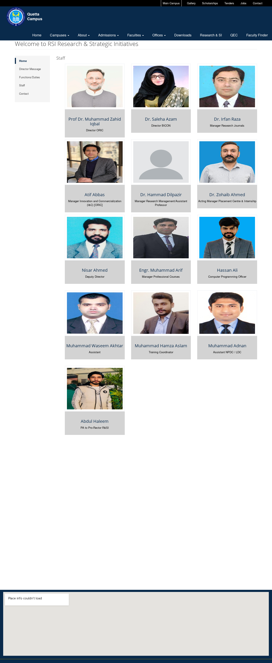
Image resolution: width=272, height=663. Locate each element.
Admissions (107, 35)
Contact (257, 3)
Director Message (30, 69)
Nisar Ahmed (95, 270)
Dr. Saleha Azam (161, 119)
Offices (158, 35)
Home (36, 35)
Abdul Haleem (95, 421)
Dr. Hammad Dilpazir (161, 194)
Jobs (243, 3)
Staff (22, 85)
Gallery (191, 3)
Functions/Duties (29, 77)
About (83, 35)
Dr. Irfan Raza (227, 119)
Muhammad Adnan (227, 346)
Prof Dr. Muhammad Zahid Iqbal (94, 121)
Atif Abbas (95, 194)
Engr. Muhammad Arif (161, 270)
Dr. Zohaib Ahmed (227, 194)
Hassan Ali (227, 270)
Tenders (229, 3)
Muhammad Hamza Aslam (161, 346)
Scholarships (210, 3)
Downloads (182, 35)
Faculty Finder (257, 35)
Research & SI (211, 35)
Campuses (58, 35)
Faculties (134, 35)
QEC (234, 35)
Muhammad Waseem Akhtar (94, 346)
